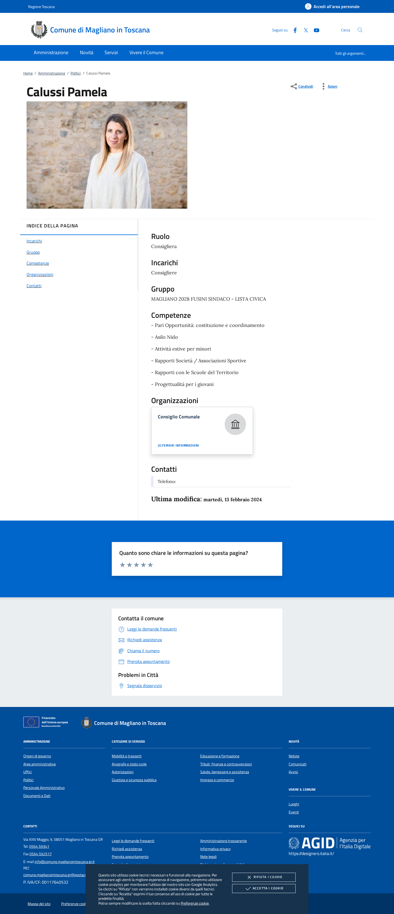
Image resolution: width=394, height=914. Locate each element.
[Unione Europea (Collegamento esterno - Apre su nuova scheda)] (47, 723)
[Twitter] (303, 29)
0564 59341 (39, 846)
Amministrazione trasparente (223, 841)
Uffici (27, 772)
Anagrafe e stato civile (129, 764)
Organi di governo (37, 756)
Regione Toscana (41, 6)
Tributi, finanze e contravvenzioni (226, 764)
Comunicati (297, 764)
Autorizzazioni (122, 772)
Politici (75, 73)
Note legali (208, 857)
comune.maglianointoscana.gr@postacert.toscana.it (64, 875)
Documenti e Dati (36, 796)
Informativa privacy (215, 849)
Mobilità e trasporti (127, 756)
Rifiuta (268, 876)
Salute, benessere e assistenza (224, 772)
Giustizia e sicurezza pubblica (134, 780)
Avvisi (293, 772)
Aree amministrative (39, 764)
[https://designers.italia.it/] (330, 843)
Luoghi (294, 804)
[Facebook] (293, 29)
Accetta (268, 888)
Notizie (294, 756)
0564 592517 (40, 854)
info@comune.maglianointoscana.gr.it (65, 862)
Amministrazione (51, 73)
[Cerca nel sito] (360, 30)
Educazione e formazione (219, 756)
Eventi (294, 812)
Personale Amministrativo (44, 788)
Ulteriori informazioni (178, 445)
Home (28, 73)
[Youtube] (314, 29)
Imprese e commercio (217, 780)
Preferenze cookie (195, 903)
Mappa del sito (39, 904)
